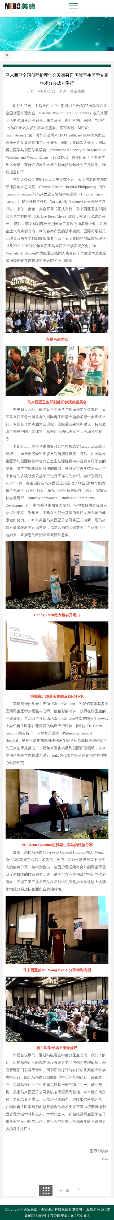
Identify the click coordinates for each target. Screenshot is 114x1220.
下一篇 (64, 1190)
